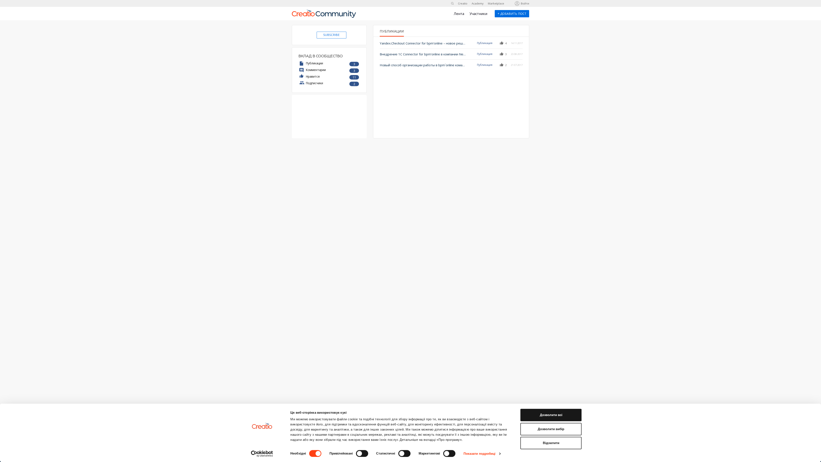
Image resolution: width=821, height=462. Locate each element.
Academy (478, 3)
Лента (459, 13)
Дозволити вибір (551, 429)
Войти (525, 3)
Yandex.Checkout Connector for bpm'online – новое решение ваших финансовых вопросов (423, 43)
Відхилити (551, 443)
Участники (478, 13)
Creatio (462, 3)
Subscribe (331, 35)
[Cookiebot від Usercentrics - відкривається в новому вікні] (262, 453)
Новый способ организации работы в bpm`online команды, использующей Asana (423, 65)
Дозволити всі (551, 415)
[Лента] (324, 15)
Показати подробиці (480, 453)
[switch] (362, 453)
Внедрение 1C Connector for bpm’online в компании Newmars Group (423, 54)
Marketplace (496, 3)
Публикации (392, 31)
